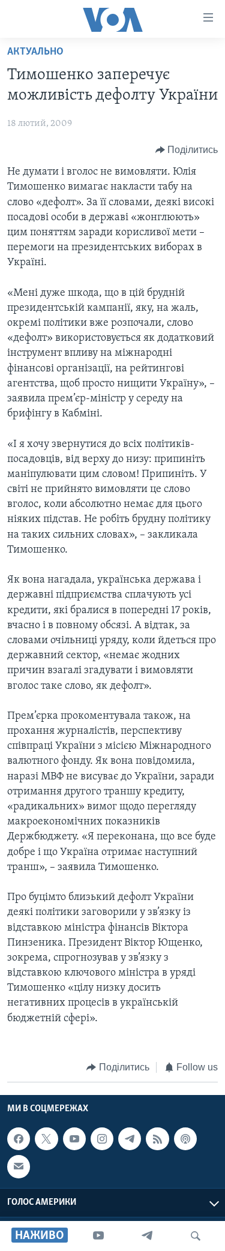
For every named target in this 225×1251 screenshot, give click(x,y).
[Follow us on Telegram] (129, 1138)
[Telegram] (147, 1236)
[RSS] (157, 1138)
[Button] (186, 150)
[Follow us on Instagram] (102, 1138)
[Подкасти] (185, 1138)
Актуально (35, 52)
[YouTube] (98, 1236)
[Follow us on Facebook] (18, 1138)
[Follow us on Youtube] (74, 1138)
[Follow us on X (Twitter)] (46, 1138)
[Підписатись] (18, 1166)
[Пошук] (196, 1236)
